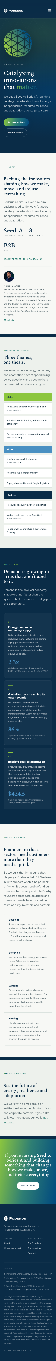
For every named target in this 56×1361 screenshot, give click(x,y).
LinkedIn (10, 320)
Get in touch (28, 1185)
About (7, 1243)
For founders (34, 1243)
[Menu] (49, 10)
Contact (32, 1253)
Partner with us (16, 122)
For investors (15, 132)
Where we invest (12, 1248)
